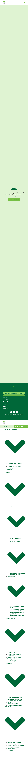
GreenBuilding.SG (13, 471)
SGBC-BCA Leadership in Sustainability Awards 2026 (14, 698)
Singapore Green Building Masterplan (14, 464)
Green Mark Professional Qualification (17, 613)
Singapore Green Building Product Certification (17, 607)
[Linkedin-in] (11, 412)
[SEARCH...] (7, 426)
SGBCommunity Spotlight (15, 705)
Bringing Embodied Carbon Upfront (15, 468)
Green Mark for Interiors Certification (17, 616)
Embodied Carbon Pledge (15, 700)
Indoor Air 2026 (12, 662)
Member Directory (15, 574)
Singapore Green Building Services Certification (17, 610)
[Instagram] (17, 412)
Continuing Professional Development (14, 658)
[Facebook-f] (14, 412)
